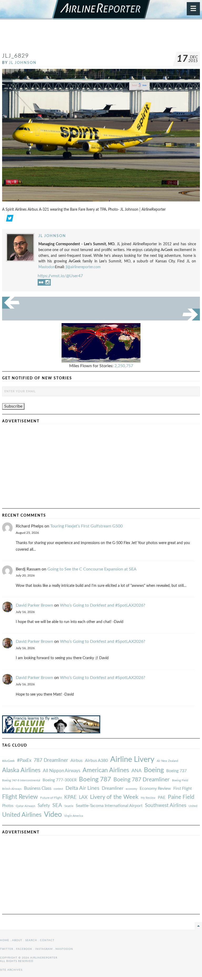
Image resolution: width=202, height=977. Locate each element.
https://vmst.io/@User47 (60, 276)
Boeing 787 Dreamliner (141, 779)
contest (58, 788)
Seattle (68, 806)
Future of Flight (51, 797)
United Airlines (22, 815)
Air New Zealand (167, 760)
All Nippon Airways (61, 770)
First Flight (182, 789)
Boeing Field (180, 780)
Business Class (37, 788)
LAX (83, 797)
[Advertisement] (101, 38)
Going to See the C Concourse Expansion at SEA (92, 569)
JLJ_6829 (15, 56)
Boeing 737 (176, 771)
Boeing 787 (95, 779)
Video (53, 814)
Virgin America (73, 815)
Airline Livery (132, 759)
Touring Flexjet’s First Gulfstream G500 (86, 526)
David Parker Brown (34, 605)
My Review (148, 797)
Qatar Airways (25, 806)
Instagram (44, 949)
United (193, 806)
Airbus (76, 760)
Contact (47, 940)
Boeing (154, 770)
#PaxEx (24, 760)
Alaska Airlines (21, 770)
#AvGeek (8, 760)
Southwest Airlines (165, 805)
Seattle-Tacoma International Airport (109, 806)
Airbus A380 (96, 760)
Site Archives (11, 970)
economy (131, 788)
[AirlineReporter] (101, 10)
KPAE (70, 797)
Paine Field (181, 797)
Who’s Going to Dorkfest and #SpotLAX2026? (102, 605)
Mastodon (46, 267)
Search (31, 940)
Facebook (24, 949)
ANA (137, 770)
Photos (7, 806)
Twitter (6, 949)
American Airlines (106, 770)
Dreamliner (112, 788)
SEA (57, 805)
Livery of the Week (114, 797)
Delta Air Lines (82, 788)
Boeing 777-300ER (60, 780)
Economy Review (155, 788)
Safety (44, 805)
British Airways (12, 788)
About (17, 940)
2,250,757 (123, 366)
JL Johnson (23, 63)
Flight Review (20, 797)
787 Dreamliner (51, 760)
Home (4, 940)
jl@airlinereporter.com (83, 267)
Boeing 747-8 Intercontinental (21, 780)
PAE (161, 797)
